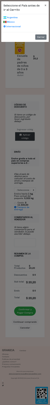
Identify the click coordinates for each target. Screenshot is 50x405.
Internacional (13, 26)
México (10, 22)
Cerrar (41, 37)
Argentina (12, 17)
